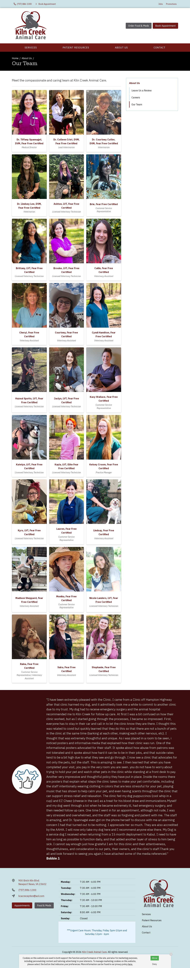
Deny (154, 964)
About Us (121, 47)
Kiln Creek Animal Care (94, 951)
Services (31, 47)
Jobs (160, 4)
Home (15, 58)
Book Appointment (165, 25)
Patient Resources (76, 47)
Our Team (137, 104)
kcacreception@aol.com (31, 895)
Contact (159, 47)
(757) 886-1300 (27, 890)
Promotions (171, 4)
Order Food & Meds (138, 25)
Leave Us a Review (142, 90)
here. (130, 964)
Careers (136, 97)
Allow (154, 958)
